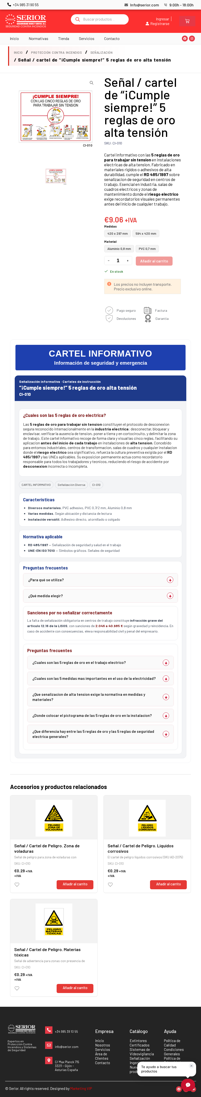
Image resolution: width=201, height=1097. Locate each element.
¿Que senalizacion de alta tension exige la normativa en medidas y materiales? (88, 697)
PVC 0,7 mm (147, 249)
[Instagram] (192, 38)
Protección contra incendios (56, 52)
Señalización (101, 52)
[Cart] (187, 21)
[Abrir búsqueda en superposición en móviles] (99, 19)
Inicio (14, 38)
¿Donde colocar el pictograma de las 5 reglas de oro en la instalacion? (92, 715)
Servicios (86, 38)
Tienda (63, 38)
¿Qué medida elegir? (45, 596)
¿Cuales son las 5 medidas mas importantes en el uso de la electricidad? (94, 678)
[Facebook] (185, 38)
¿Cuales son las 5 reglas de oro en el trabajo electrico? (79, 662)
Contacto (112, 38)
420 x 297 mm (117, 233)
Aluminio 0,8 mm (119, 249)
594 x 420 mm (146, 233)
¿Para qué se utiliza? (46, 580)
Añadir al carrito (154, 261)
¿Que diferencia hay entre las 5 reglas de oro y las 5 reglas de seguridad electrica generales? (93, 734)
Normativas (38, 38)
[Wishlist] (17, 884)
